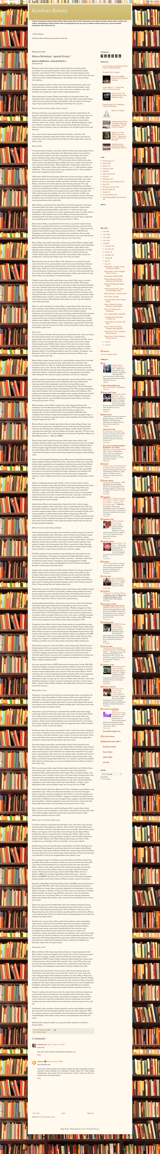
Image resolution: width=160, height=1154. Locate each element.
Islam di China (107, 174)
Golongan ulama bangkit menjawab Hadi (117, 367)
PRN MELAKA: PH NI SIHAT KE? (119, 395)
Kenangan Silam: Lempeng (111, 72)
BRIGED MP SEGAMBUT (112, 741)
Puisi (104, 184)
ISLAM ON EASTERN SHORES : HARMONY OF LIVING (114, 447)
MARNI (105, 464)
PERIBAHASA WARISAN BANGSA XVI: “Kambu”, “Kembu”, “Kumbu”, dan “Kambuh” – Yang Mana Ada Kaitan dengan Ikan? (114, 501)
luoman (83, 1129)
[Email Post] (54, 1030)
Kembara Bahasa (49, 10)
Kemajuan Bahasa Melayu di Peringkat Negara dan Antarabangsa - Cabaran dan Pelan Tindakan (119, 124)
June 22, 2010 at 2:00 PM (55, 1061)
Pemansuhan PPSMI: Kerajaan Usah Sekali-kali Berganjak (120, 78)
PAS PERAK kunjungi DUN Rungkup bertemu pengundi (118, 626)
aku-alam (106, 762)
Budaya (44, 1032)
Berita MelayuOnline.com (111, 385)
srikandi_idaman (108, 541)
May (106, 342)
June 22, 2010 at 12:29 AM (56, 1044)
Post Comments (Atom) (48, 1117)
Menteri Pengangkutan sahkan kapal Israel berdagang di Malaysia (118, 668)
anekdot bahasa (107, 161)
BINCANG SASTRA (109, 387)
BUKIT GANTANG (109, 687)
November (108, 249)
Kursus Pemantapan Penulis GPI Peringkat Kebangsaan (118, 580)
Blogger (96, 1129)
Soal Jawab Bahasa (108, 195)
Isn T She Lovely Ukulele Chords (113, 431)
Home (63, 1113)
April (107, 345)
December (108, 246)
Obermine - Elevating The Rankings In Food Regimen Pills (114, 467)
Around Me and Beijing (111, 709)
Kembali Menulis (117, 543)
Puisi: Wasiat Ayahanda (111, 296)
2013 (105, 234)
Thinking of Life (108, 665)
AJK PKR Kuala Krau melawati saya (114, 607)
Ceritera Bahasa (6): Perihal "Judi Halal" (114, 323)
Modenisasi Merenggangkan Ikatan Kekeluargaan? (119, 713)
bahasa (39, 1032)
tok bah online (108, 646)
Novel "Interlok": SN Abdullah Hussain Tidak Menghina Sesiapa (119, 95)
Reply (39, 1055)
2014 (105, 231)
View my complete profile (109, 354)
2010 (105, 243)
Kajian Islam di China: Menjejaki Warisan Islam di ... (114, 272)
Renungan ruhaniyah (109, 187)
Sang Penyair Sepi (109, 429)
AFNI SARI (107, 576)
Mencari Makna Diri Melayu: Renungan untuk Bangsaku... (114, 280)
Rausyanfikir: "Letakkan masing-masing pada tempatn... (114, 267)
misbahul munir (108, 622)
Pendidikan (106, 179)
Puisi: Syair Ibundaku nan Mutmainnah (112, 310)
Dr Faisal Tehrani (109, 736)
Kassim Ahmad (108, 480)
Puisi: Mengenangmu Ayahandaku (114, 314)
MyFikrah (106, 591)
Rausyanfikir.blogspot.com (111, 731)
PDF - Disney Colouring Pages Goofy (114, 449)
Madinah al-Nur (108, 519)
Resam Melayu (108, 752)
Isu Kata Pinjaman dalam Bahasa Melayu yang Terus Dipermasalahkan (115, 67)
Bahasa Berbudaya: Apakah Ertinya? (115, 293)
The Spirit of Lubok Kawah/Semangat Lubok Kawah (113, 605)
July (106, 261)
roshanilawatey (42, 1044)
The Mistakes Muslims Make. (112, 482)
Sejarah (105, 192)
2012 (105, 237)
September (108, 255)
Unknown (40, 1061)
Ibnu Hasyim (107, 414)
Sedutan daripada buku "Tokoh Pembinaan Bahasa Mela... (114, 290)
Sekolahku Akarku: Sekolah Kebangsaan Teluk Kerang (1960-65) (119, 146)
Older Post (90, 1113)
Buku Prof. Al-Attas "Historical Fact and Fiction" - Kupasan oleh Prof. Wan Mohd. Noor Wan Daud (119, 136)
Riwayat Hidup (107, 189)
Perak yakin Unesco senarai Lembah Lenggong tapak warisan (118, 691)
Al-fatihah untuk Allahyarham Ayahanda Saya (113, 318)
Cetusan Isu (106, 169)
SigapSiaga (106, 497)
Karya (104, 176)
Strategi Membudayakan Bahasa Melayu (114, 285)
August (107, 258)
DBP (104, 171)
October (107, 252)
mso (104, 363)
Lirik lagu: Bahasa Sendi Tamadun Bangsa (115, 300)
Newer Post (36, 1113)
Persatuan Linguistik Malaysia (112, 182)
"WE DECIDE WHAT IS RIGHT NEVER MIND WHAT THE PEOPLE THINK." (114, 650)
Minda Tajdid (107, 757)
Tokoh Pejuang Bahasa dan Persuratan (114, 197)
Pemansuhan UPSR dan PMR (113, 276)
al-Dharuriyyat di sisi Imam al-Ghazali (114, 593)
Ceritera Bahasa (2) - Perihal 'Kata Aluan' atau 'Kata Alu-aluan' (113, 88)
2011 (105, 240)
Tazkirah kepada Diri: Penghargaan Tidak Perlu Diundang (113, 105)
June (106, 264)
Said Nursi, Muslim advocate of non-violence (117, 523)
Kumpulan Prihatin (109, 747)
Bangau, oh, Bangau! (118, 110)
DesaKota (106, 561)
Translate (108, 779)
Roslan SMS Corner (109, 392)
